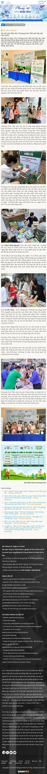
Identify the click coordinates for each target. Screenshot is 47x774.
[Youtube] (14, 752)
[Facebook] (3, 752)
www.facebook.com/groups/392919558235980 (17, 647)
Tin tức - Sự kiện (18, 25)
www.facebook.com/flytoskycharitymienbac (16, 638)
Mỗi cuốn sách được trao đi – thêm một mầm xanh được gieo (23, 522)
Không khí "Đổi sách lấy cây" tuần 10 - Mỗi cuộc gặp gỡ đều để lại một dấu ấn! (25, 508)
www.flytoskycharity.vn (16, 618)
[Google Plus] (7, 752)
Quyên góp (42, 1)
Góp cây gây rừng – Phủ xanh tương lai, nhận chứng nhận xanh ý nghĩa (23, 513)
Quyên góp (18, 763)
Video (10, 763)
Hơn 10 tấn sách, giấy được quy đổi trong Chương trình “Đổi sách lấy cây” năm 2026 (25, 503)
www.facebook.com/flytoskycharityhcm (15, 632)
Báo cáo (34, 761)
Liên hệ (26, 763)
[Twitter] (11, 752)
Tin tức (8, 25)
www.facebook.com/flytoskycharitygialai (28, 626)
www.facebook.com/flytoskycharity (22, 623)
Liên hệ (40, 3)
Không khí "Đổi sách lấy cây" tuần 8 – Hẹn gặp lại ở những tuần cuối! (23, 517)
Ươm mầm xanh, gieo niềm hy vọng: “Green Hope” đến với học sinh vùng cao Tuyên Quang (25, 498)
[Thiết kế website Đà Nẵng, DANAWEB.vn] (23, 771)
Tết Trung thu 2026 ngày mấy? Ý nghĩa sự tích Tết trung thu (25, 492)
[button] (16, 19)
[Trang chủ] (2, 24)
